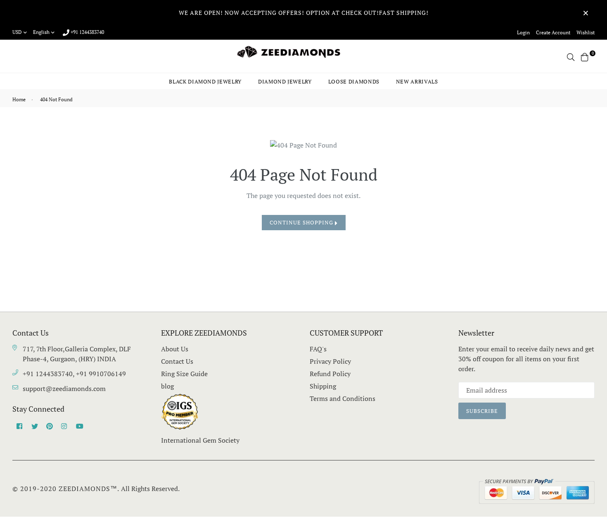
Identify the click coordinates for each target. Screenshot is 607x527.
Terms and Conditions (342, 398)
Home (19, 99)
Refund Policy (330, 373)
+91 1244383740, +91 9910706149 (74, 373)
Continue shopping (302, 222)
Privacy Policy (330, 361)
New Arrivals (417, 81)
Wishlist (585, 32)
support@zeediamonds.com (64, 388)
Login (523, 32)
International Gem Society (200, 440)
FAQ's (318, 348)
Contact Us (177, 361)
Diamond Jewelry (285, 81)
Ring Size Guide (184, 373)
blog (167, 386)
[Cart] (584, 56)
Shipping (323, 386)
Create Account (553, 32)
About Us (174, 348)
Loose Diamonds (353, 81)
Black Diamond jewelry (205, 81)
